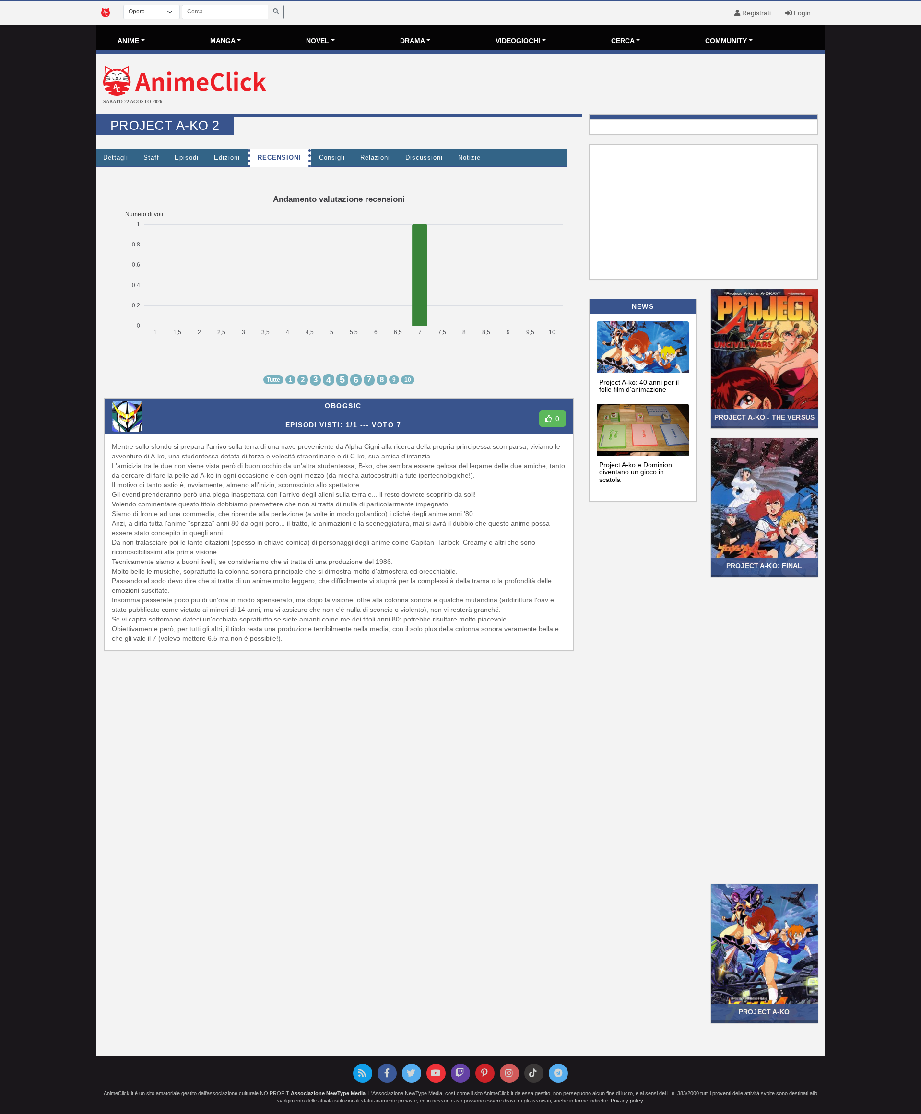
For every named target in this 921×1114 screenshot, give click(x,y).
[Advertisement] (582, 85)
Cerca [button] (623, 41)
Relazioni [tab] (375, 157)
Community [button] (726, 41)
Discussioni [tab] (424, 157)
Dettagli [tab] (115, 157)
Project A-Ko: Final (764, 566)
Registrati (755, 13)
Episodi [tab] (187, 157)
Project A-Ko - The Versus (764, 417)
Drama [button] (412, 41)
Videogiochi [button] (518, 41)
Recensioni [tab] (279, 157)
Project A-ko (764, 1012)
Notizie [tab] (469, 157)
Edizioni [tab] (227, 157)
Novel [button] (317, 41)
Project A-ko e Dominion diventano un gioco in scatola (635, 472)
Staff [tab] (151, 157)
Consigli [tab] (332, 157)
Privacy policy (627, 1100)
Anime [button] (128, 41)
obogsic (343, 406)
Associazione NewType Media (328, 1093)
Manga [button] (223, 41)
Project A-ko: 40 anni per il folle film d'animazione (639, 385)
